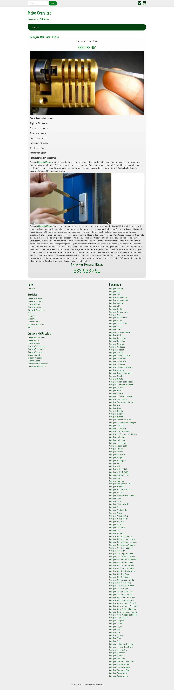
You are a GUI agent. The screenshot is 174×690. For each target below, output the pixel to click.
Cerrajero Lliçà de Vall (117, 440)
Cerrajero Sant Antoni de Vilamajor (122, 545)
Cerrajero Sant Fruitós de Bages (121, 568)
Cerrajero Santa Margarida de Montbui (123, 612)
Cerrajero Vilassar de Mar (118, 676)
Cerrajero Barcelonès (36, 349)
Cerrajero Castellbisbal (117, 358)
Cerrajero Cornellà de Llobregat (121, 384)
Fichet (30, 313)
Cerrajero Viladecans (117, 658)
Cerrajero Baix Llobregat (37, 346)
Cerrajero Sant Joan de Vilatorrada (122, 571)
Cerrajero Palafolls (116, 492)
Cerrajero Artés (115, 306)
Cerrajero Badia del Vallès (118, 312)
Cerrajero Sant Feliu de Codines (121, 562)
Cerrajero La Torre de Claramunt (121, 644)
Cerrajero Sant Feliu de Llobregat (121, 565)
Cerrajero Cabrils (115, 326)
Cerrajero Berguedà (35, 352)
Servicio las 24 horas (38, 19)
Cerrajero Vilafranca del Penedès (121, 661)
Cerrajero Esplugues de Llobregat (122, 402)
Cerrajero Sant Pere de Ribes (120, 582)
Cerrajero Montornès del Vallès (120, 483)
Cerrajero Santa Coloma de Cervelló (122, 603)
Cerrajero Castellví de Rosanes (121, 367)
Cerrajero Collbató (116, 379)
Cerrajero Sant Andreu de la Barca (122, 539)
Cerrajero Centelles (116, 370)
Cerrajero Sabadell (116, 533)
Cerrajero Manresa (116, 448)
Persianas (31, 316)
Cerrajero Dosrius (116, 390)
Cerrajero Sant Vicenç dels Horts (121, 600)
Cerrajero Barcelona (116, 288)
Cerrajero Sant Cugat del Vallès (121, 553)
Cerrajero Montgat (116, 478)
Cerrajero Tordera (115, 641)
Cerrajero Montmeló (116, 481)
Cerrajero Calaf (115, 329)
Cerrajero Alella (115, 294)
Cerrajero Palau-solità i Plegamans (122, 495)
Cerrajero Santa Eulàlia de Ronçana (122, 609)
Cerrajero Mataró (115, 463)
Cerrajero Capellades (117, 347)
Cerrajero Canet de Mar (118, 338)
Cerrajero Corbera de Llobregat (121, 381)
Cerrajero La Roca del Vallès (119, 431)
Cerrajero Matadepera (117, 460)
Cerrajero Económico (35, 301)
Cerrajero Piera (115, 507)
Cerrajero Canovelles (117, 341)
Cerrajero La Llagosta (117, 428)
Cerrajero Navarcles (116, 486)
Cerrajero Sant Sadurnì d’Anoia (120, 594)
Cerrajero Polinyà (115, 513)
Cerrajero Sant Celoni (117, 550)
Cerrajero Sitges (115, 626)
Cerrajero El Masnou (116, 393)
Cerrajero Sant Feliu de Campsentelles (123, 559)
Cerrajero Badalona (116, 309)
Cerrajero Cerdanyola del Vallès (120, 373)
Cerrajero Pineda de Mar (118, 510)
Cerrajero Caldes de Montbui (120, 332)
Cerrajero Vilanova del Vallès (119, 667)
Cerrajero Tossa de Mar (118, 650)
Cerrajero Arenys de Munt (118, 300)
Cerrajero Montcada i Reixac (44, 37)
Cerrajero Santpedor (116, 620)
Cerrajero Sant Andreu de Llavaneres (123, 542)
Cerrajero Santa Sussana (118, 617)
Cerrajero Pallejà (115, 498)
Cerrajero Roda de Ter (117, 527)
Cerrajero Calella (115, 335)
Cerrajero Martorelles (117, 454)
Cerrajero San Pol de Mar (118, 588)
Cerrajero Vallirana (116, 655)
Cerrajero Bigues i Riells (118, 317)
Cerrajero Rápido (34, 304)
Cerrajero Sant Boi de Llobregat (121, 548)
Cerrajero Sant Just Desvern (120, 577)
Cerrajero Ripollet (115, 524)
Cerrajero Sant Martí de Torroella (121, 580)
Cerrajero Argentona (116, 303)
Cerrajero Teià (114, 632)
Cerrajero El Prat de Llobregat (120, 396)
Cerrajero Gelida (115, 408)
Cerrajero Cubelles (116, 387)
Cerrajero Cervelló (116, 376)
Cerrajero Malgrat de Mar (118, 445)
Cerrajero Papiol (115, 501)
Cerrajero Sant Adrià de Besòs (120, 536)
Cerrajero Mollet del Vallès (119, 472)
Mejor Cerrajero (39, 13)
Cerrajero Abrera (115, 291)
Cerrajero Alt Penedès (36, 337)
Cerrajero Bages (34, 343)
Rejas (30, 327)
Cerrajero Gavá (114, 405)
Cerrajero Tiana (115, 638)
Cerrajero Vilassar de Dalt (119, 673)
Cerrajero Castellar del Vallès (120, 355)
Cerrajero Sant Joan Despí (119, 574)
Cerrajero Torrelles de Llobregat (121, 647)
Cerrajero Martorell (116, 451)
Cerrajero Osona (34, 360)
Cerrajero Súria (115, 629)
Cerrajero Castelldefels (118, 361)
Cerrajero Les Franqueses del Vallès (123, 434)
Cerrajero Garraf (34, 355)
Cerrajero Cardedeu (116, 349)
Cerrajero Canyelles (116, 344)
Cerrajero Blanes (115, 320)
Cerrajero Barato (34, 321)
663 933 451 (87, 47)
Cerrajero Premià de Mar (118, 518)
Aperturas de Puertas (36, 324)
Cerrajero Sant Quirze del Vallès (121, 591)
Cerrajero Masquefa (116, 457)
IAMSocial (74, 684)
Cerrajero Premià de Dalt (118, 516)
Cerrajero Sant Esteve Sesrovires (122, 556)
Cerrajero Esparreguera (118, 399)
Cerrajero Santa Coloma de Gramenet (123, 606)
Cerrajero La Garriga (116, 425)
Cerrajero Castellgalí (117, 364)
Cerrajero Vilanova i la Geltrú (119, 670)
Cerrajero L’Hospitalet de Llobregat (122, 422)
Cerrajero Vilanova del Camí (119, 664)
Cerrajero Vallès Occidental (38, 363)
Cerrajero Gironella (116, 411)
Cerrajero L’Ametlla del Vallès (120, 419)
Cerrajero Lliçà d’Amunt (118, 437)
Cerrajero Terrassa (116, 635)
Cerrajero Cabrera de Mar (118, 323)
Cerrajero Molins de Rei (118, 469)
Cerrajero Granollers (116, 413)
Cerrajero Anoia (33, 340)
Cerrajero (35, 27)
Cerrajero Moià (114, 466)
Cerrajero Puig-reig (116, 521)
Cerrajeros (32, 318)
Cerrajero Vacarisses (117, 652)
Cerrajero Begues (115, 314)
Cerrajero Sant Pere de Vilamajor (121, 585)
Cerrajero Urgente (34, 307)
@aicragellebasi (98, 684)
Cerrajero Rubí (114, 530)
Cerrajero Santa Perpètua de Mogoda (123, 614)
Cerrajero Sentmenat (117, 623)
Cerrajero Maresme (35, 357)
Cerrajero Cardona (116, 352)
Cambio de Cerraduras (36, 310)
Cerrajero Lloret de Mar (118, 443)
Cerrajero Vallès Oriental (37, 366)
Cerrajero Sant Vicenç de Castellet (122, 597)
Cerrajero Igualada (116, 416)
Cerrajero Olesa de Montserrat (120, 489)
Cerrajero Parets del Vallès (119, 504)
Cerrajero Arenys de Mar (118, 297)
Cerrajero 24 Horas (35, 298)
